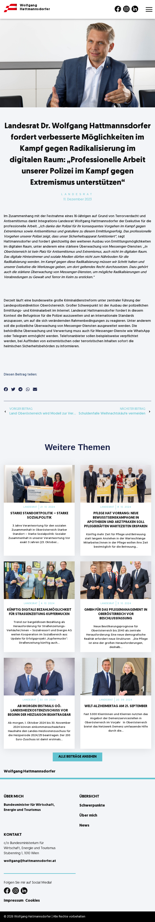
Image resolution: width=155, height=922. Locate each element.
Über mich (88, 815)
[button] (6, 389)
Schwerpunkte (92, 806)
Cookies (32, 901)
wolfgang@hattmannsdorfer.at (30, 861)
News (84, 825)
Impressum (13, 901)
